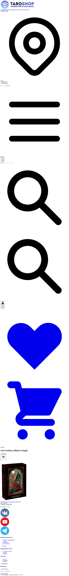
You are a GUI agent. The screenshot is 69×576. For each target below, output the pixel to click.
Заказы (4, 541)
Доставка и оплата (5, 9)
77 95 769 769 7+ (4, 83)
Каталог (2, 157)
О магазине (26, 9)
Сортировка (3, 453)
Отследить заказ (4, 11)
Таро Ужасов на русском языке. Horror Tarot (11, 501)
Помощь (5, 553)
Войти (4, 546)
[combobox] (7, 163)
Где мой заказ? (6, 543)
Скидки (11, 9)
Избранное (5, 542)
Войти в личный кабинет (9, 539)
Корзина (2, 447)
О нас (4, 559)
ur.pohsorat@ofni (4, 573)
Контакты (15, 9)
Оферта (5, 561)
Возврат (5, 552)
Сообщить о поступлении (6, 504)
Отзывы (22, 9)
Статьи (18, 9)
